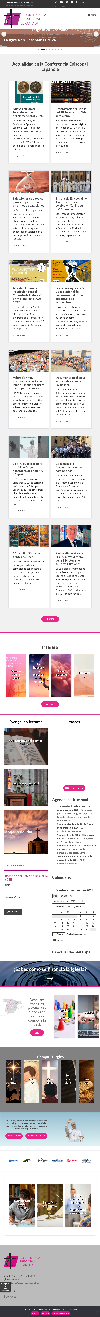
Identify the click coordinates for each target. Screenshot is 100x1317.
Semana (63, 895)
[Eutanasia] (84, 675)
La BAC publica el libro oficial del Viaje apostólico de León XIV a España (28, 469)
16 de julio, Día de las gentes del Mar (26, 555)
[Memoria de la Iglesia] (16, 675)
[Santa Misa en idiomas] (50, 1205)
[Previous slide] (3, 34)
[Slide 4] (49, 49)
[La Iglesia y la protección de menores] (39, 675)
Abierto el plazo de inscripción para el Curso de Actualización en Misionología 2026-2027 (28, 295)
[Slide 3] (45, 49)
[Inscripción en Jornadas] (88, 1016)
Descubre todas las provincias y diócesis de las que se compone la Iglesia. (37, 1012)
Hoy (68, 906)
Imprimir (58, 941)
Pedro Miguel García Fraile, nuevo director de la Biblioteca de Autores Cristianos (70, 558)
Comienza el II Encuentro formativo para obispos (70, 467)
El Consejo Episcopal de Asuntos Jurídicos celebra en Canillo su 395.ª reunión (71, 204)
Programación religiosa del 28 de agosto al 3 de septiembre (71, 112)
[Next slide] (96, 34)
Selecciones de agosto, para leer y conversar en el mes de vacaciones (28, 202)
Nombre (7, 885)
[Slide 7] (58, 49)
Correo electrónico (12, 897)
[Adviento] (13, 1081)
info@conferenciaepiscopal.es (19, 5)
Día (70, 895)
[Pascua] (86, 1081)
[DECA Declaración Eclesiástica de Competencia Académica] (78, 1205)
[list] (50, 34)
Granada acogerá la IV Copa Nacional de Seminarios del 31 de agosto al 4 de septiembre (70, 295)
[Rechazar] (97, 1312)
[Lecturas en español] (26, 787)
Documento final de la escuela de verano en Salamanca (70, 381)
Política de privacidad (61, 1313)
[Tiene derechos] (61, 675)
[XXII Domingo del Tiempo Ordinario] (26, 746)
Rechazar (45, 1313)
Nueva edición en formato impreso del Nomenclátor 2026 (28, 112)
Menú (93, 14)
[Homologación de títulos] (22, 1205)
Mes (55, 895)
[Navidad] (31, 1081)
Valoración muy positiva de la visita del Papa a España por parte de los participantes (28, 383)
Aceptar (35, 1313)
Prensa (80, 2)
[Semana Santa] (68, 1081)
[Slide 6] (55, 49)
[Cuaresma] (50, 1081)
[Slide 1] (38, 49)
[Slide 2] (41, 49)
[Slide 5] (52, 49)
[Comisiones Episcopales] (64, 1016)
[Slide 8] (61, 49)
